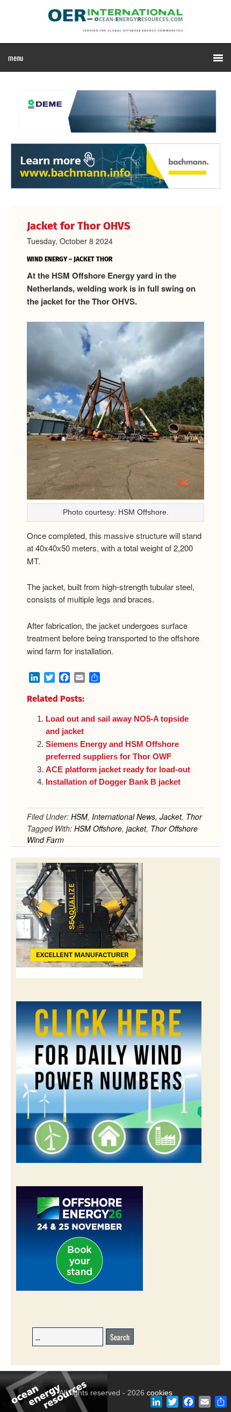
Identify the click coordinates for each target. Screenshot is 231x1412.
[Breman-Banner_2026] (79, 976)
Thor (194, 816)
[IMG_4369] (115, 138)
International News (123, 816)
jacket (136, 828)
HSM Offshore (98, 828)
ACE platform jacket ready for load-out (118, 769)
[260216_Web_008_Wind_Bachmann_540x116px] (115, 187)
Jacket (171, 816)
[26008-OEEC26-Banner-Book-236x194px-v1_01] (79, 1289)
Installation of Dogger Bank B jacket (113, 781)
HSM (79, 816)
